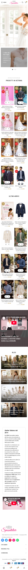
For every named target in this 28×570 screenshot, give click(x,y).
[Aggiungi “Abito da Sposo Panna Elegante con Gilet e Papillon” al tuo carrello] (19, 296)
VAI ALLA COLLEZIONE (14, 24)
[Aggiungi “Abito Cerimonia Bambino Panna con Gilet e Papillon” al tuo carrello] (6, 244)
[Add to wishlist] (8, 102)
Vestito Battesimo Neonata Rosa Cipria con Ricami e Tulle (7, 134)
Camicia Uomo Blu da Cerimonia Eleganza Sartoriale (20, 275)
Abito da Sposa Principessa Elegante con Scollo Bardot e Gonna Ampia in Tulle (21, 134)
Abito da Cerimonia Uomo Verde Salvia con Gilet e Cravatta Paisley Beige (20, 249)
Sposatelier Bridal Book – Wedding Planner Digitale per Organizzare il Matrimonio (7, 223)
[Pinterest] (10, 540)
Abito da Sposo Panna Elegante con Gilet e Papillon (21, 301)
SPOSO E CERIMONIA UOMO (14, 20)
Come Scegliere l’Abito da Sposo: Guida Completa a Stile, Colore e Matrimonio (14, 412)
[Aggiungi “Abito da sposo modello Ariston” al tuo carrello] (19, 182)
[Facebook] (2, 540)
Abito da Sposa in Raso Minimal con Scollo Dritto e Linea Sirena (7, 108)
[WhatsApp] (17, 540)
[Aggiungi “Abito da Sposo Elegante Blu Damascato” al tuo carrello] (19, 102)
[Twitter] (6, 540)
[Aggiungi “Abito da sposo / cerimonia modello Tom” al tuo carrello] (6, 182)
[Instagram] (13, 540)
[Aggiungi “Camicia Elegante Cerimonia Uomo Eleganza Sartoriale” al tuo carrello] (6, 296)
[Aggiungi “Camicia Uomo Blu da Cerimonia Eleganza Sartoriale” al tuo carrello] (19, 270)
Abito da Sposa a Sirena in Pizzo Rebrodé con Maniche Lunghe (20, 160)
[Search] (22, 2)
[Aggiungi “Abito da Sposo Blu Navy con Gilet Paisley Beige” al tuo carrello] (6, 270)
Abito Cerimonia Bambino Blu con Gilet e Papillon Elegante (20, 223)
